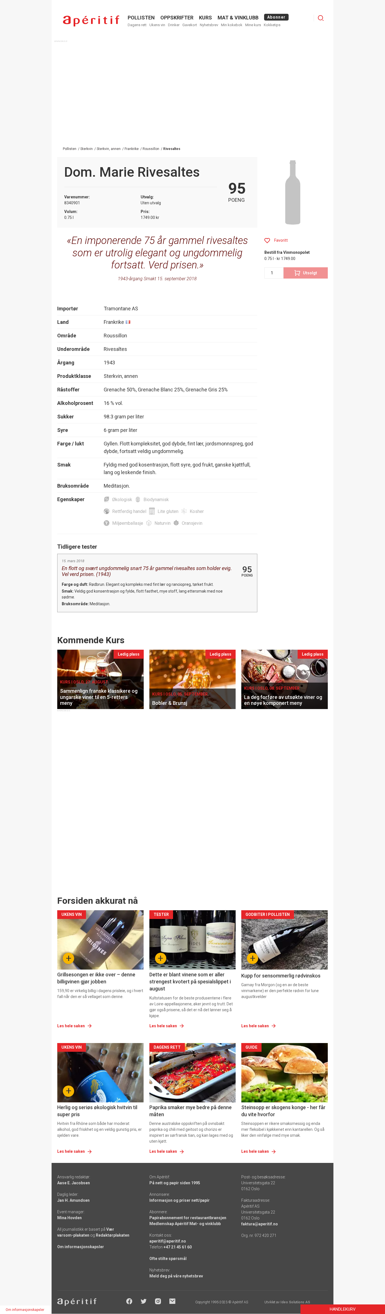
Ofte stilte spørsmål (168, 1258)
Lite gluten (168, 511)
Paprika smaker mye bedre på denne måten (190, 1110)
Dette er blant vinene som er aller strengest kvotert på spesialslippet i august (190, 982)
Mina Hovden (69, 1218)
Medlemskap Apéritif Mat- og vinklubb (185, 1223)
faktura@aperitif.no (259, 1224)
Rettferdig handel (129, 511)
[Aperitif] (91, 20)
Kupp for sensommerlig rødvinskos (280, 976)
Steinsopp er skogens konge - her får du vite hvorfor (283, 1110)
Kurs (205, 18)
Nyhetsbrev (209, 25)
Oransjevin (192, 523)
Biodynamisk (156, 499)
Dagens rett (137, 25)
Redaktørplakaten (112, 1235)
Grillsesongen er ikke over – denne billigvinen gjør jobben (96, 978)
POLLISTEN (141, 18)
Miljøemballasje (127, 523)
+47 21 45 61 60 (177, 1247)
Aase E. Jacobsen (73, 1183)
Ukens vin (157, 25)
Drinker (174, 25)
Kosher (197, 511)
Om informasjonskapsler (80, 1247)
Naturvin (162, 523)
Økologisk (122, 499)
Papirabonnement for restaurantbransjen (187, 1218)
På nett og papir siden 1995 (174, 1183)
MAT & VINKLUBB (238, 18)
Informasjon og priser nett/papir (179, 1200)
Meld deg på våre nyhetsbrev (176, 1276)
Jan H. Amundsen (73, 1200)
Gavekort (189, 25)
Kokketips (272, 25)
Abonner (276, 17)
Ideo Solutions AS (295, 1302)
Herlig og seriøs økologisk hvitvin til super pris (97, 1110)
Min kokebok (231, 25)
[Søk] (320, 18)
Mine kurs (253, 25)
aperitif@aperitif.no (167, 1241)
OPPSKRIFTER (176, 18)
